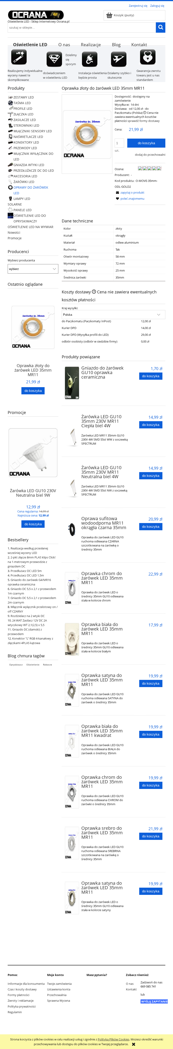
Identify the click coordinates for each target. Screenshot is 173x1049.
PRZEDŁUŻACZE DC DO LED (34, 170)
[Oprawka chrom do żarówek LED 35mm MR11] (72, 588)
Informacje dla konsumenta (26, 984)
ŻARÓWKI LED (24, 182)
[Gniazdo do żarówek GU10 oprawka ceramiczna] (72, 383)
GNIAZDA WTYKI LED (29, 165)
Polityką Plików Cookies (113, 1039)
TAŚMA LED (22, 103)
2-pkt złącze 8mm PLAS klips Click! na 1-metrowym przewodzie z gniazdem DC (31, 561)
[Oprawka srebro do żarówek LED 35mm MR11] (72, 843)
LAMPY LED (22, 199)
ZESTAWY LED (24, 97)
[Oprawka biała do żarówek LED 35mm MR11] (72, 639)
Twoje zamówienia (59, 984)
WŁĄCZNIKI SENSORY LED (33, 131)
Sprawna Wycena (58, 1001)
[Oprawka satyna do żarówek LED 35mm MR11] (72, 690)
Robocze (47, 664)
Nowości (14, 232)
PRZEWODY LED (25, 148)
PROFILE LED (23, 108)
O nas (130, 984)
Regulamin (15, 1012)
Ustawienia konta (58, 989)
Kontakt (131, 989)
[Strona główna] (36, 14)
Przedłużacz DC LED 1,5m (27, 575)
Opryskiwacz (16, 664)
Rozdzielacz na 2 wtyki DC (28, 616)
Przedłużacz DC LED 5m (26, 571)
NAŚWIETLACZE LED (28, 137)
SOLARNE (15, 204)
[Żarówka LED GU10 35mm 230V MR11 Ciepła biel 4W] (72, 431)
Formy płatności (18, 995)
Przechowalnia (56, 995)
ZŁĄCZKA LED (23, 114)
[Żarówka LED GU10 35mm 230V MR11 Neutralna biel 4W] (72, 482)
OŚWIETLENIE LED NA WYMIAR (30, 227)
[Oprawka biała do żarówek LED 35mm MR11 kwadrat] (72, 741)
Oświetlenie (32, 664)
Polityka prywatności (22, 1006)
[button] (129, 192)
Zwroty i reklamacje (21, 1001)
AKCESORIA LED (25, 176)
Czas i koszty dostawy (22, 989)
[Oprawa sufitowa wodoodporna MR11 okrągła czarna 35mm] (72, 529)
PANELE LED (23, 210)
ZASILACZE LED (25, 120)
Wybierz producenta (21, 260)
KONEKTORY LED (26, 142)
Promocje (15, 238)
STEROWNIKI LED (26, 125)
